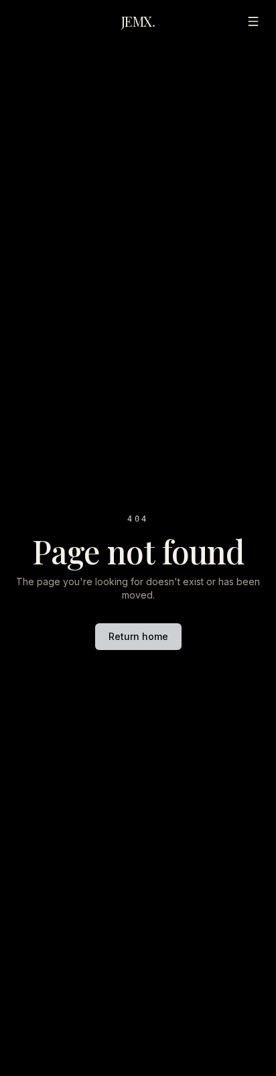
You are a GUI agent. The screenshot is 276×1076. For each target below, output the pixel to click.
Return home (138, 636)
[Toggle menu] (253, 21)
